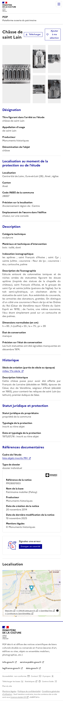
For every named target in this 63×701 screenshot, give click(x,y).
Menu (59, 4)
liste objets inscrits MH (15, 458)
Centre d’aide (48, 681)
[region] (31, 593)
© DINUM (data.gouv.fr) (26, 610)
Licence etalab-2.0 (18, 697)
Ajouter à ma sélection (54, 34)
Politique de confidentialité (29, 691)
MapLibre (9, 610)
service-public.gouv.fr (30, 662)
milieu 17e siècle (11, 371)
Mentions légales (9, 691)
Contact (34, 676)
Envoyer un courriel (30, 546)
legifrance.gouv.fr (11, 668)
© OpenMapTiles (45, 610)
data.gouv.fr (32, 668)
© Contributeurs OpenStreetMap (18, 613)
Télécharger (35, 34)
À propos (46, 676)
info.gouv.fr (8, 662)
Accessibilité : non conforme (14, 676)
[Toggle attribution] (57, 610)
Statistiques (30, 681)
